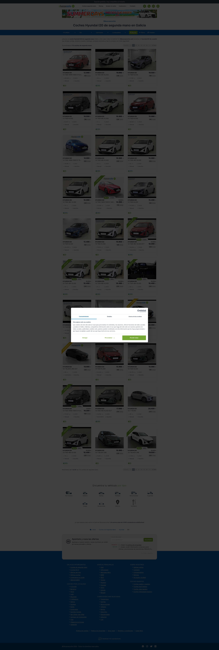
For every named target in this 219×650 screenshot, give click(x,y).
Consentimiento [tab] (84, 316)
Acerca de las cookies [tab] (135, 316)
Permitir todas (134, 337)
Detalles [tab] (109, 316)
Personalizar (108, 337)
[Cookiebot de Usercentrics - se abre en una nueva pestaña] (138, 311)
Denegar (84, 337)
